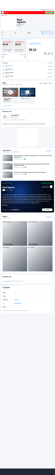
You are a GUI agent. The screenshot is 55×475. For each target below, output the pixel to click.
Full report (47, 209)
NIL (53, 9)
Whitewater (19, 25)
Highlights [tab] (44, 83)
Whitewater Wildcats (9, 72)
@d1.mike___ (17, 299)
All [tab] (40, 83)
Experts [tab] (50, 83)
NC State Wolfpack (9, 65)
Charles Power (45, 187)
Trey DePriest (15, 209)
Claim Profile (49, 12)
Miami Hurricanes (9, 69)
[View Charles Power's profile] (51, 186)
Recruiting (48, 9)
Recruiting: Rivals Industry (35, 43)
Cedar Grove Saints (9, 76)
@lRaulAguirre (17, 303)
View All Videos (7, 105)
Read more (5, 205)
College (43, 9)
